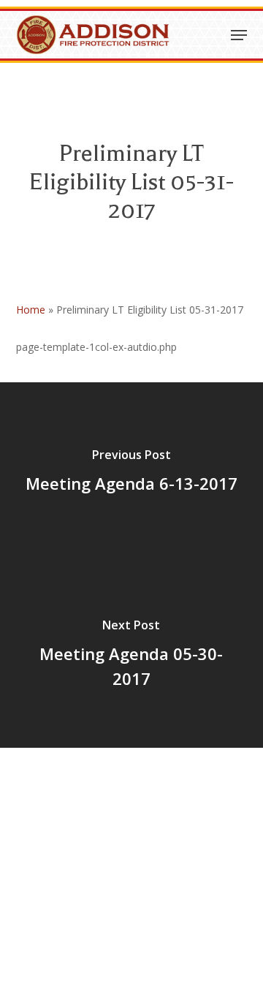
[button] (239, 35)
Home (30, 310)
